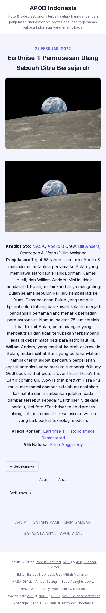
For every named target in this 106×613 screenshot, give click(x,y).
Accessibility (61, 589)
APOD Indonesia (53, 8)
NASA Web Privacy (35, 589)
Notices (79, 589)
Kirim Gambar (77, 522)
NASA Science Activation (81, 596)
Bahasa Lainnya (40, 533)
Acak (43, 480)
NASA (38, 246)
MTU (67, 562)
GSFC (55, 596)
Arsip (62, 480)
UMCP (53, 567)
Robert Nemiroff (48, 562)
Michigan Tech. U (29, 603)
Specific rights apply (77, 582)
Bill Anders (88, 246)
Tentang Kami (45, 522)
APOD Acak (71, 533)
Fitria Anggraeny (66, 444)
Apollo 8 (55, 246)
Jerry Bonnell (86, 562)
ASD (30, 596)
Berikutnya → (20, 493)
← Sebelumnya (22, 466)
